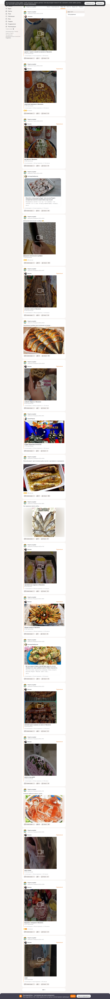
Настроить (100, 3)
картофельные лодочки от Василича (34, 585)
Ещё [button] (11, 33)
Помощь (16, 31)
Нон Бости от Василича (30, 159)
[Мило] (26, 929)
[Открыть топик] (44, 221)
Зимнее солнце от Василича (32, 627)
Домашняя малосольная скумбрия (32, 256)
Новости (8, 33)
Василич (29, 68)
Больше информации (30, 4)
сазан (26, 978)
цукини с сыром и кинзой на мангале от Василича (38, 52)
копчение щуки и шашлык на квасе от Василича (37, 725)
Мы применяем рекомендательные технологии (13, 36)
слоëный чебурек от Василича (32, 402)
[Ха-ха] (26, 111)
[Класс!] (24, 111)
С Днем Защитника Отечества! (32, 444)
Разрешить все (90, 3)
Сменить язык (9, 29)
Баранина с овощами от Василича (33, 922)
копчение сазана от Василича (32, 309)
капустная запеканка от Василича (33, 104)
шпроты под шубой (29, 777)
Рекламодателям (10, 31)
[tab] (48, 7)
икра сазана (27, 870)
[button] (29, 58)
